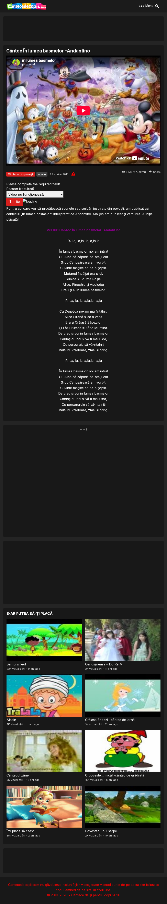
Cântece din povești (21, 174)
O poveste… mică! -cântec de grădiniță (114, 775)
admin (42, 174)
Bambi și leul (16, 664)
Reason (20, 189)
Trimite (14, 202)
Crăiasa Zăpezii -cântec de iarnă (110, 720)
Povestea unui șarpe (101, 831)
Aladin (11, 720)
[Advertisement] (83, 28)
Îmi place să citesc (21, 831)
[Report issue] (73, 174)
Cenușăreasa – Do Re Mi (104, 664)
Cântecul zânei (18, 775)
